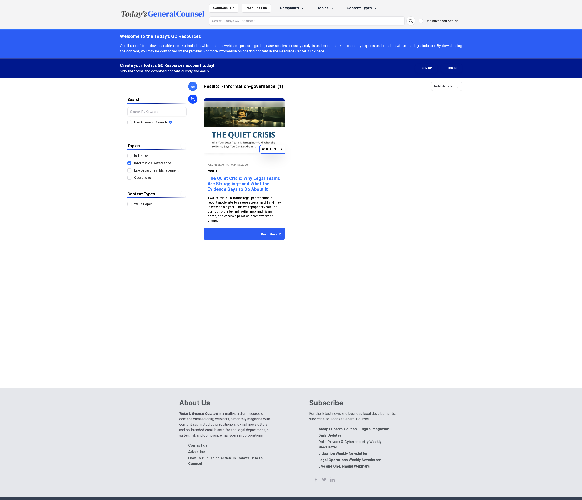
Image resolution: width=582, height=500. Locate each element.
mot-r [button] (213, 171)
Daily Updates (330, 435)
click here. (316, 51)
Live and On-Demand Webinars (344, 466)
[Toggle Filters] (192, 86)
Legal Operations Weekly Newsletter (349, 460)
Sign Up (426, 68)
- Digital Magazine (353, 429)
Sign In (452, 68)
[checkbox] (421, 21)
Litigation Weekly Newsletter (343, 453)
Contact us (197, 445)
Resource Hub (256, 8)
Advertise (196, 452)
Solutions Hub (223, 8)
